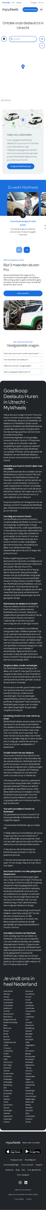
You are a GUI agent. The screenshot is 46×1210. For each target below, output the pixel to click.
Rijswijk (28, 1054)
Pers (23, 1170)
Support (39, 1165)
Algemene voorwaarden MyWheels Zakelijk (23, 1194)
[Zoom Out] (42, 45)
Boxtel (6, 1031)
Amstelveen (8, 1003)
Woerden (29, 1108)
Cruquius (7, 1048)
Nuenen (28, 1037)
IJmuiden (29, 1003)
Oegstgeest (30, 1045)
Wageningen (30, 1099)
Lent (27, 1020)
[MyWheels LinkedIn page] (25, 1182)
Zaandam (29, 1110)
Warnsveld (29, 1102)
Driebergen (8, 1079)
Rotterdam (29, 1059)
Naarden (28, 1031)
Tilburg (28, 1068)
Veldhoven (29, 1082)
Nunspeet (29, 1039)
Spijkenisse (29, 1065)
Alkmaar (7, 994)
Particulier (6, 3)
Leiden (28, 1014)
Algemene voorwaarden (23, 1190)
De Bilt (6, 1054)
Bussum (7, 1039)
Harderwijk (8, 1119)
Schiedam (29, 1062)
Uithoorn (29, 1071)
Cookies (29, 1199)
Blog (17, 1170)
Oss (27, 1048)
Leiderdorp (29, 1017)
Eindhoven (8, 1091)
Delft (5, 1059)
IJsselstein (29, 1005)
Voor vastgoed (23, 1175)
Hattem (7, 1122)
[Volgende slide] (27, 250)
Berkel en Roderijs (11, 1022)
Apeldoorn (8, 1008)
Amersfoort (8, 1000)
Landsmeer (29, 1008)
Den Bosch (8, 1062)
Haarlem (7, 1113)
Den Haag (7, 1065)
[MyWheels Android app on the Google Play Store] (33, 1151)
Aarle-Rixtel (8, 991)
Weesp (28, 1105)
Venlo (27, 1088)
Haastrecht (8, 1116)
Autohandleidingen (11, 1165)
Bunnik (6, 1037)
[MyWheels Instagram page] (20, 1182)
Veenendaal (30, 1076)
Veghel (28, 1079)
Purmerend (29, 1051)
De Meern (7, 1056)
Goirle (6, 1102)
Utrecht (28, 1074)
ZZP (13, 3)
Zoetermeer (30, 1116)
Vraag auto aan (16, 1160)
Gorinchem (8, 1105)
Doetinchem (9, 1074)
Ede (5, 1088)
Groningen (8, 1110)
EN (40, 3)
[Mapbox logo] (6, 100)
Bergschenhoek (10, 1020)
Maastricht (29, 1025)
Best (5, 1025)
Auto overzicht (27, 1165)
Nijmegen (29, 1034)
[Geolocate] (4, 39)
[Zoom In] (42, 39)
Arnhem (7, 1011)
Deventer (7, 1068)
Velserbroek (30, 1085)
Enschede (8, 1093)
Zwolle (28, 1122)
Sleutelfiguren (30, 1160)
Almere (6, 997)
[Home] (10, 9)
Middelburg (29, 1028)
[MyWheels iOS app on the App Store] (13, 1151)
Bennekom (8, 1017)
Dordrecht (8, 1076)
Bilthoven (7, 1028)
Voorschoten (30, 1096)
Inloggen (34, 3)
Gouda (6, 1108)
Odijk (27, 1042)
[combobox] (23, 39)
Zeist (27, 1113)
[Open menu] (41, 9)
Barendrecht (9, 1014)
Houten (28, 997)
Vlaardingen (30, 1091)
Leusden (28, 1022)
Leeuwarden (30, 1011)
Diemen (7, 1071)
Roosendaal (30, 1056)
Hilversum (29, 991)
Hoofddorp (29, 994)
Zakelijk (18, 3)
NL (43, 3)
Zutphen (28, 1119)
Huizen (28, 1000)
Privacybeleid (19, 1199)
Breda (6, 1034)
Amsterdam (8, 1005)
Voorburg (29, 1093)
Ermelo (6, 1096)
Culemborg (8, 1051)
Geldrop (7, 1099)
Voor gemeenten (34, 1170)
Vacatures (9, 1170)
